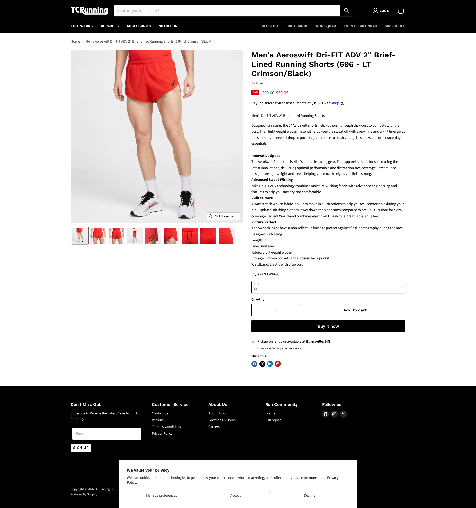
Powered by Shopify (84, 494)
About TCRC (217, 413)
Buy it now (328, 326)
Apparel (109, 26)
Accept (235, 495)
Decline (309, 495)
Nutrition (167, 26)
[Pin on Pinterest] (278, 364)
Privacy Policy (162, 433)
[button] (79, 235)
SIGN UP (81, 448)
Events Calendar (360, 26)
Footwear (81, 26)
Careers (214, 426)
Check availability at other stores (279, 348)
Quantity (257, 299)
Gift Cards (298, 26)
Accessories (139, 26)
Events (270, 413)
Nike (259, 83)
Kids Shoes (395, 26)
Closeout (271, 26)
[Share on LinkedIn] (270, 364)
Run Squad (326, 26)
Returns (158, 420)
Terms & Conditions (166, 426)
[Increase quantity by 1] (295, 310)
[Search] (346, 10)
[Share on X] (262, 364)
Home (75, 41)
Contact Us (160, 413)
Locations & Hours (222, 420)
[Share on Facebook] (254, 364)
